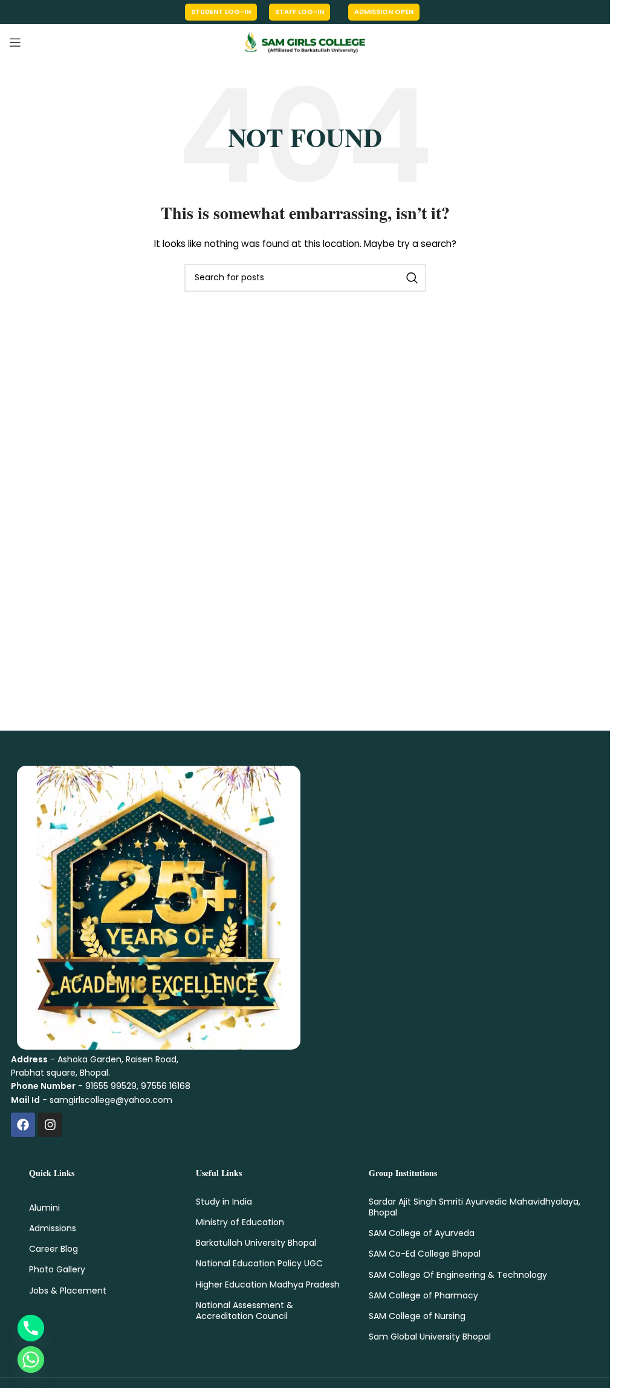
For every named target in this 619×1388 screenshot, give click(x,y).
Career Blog (53, 1249)
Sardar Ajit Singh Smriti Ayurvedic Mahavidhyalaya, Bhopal (474, 1207)
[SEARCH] (412, 278)
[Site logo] (305, 42)
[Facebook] (23, 1125)
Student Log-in (221, 11)
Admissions (52, 1228)
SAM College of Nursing (417, 1316)
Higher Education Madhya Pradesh (268, 1284)
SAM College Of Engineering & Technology (458, 1275)
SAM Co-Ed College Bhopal (425, 1254)
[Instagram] (50, 1125)
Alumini (44, 1208)
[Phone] (31, 1328)
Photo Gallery (57, 1269)
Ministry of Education (240, 1222)
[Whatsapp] (31, 1359)
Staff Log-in (299, 11)
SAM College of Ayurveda (422, 1233)
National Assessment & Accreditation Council (244, 1310)
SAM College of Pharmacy (423, 1295)
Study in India (224, 1202)
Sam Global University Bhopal (430, 1336)
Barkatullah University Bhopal (256, 1243)
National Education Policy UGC (259, 1263)
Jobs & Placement (67, 1290)
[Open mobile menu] (15, 42)
